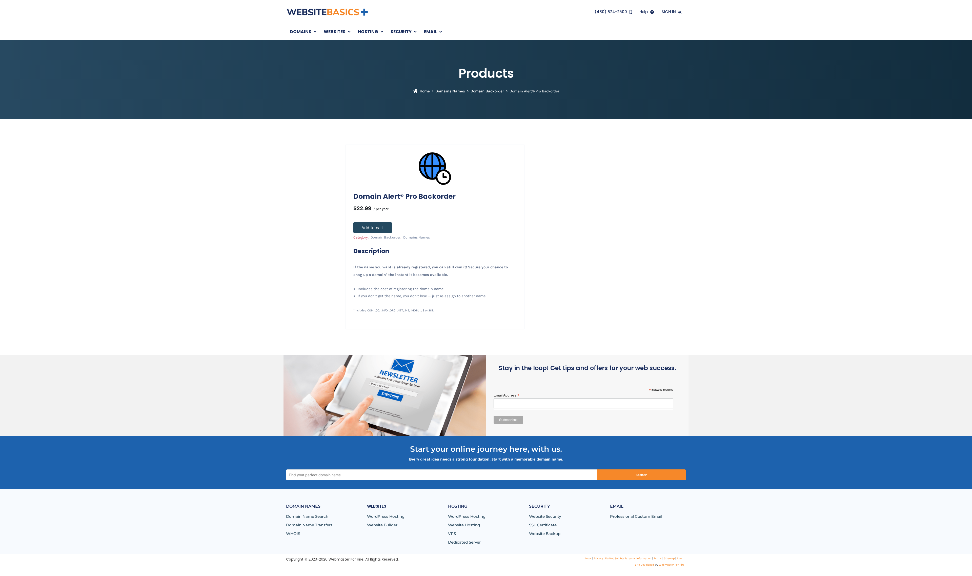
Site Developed (644, 564)
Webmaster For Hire (671, 564)
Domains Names (450, 91)
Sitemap (669, 558)
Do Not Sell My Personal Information (628, 558)
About (680, 558)
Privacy (598, 558)
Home (425, 91)
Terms (658, 558)
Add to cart (372, 227)
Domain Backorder (487, 91)
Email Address (506, 395)
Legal (588, 558)
